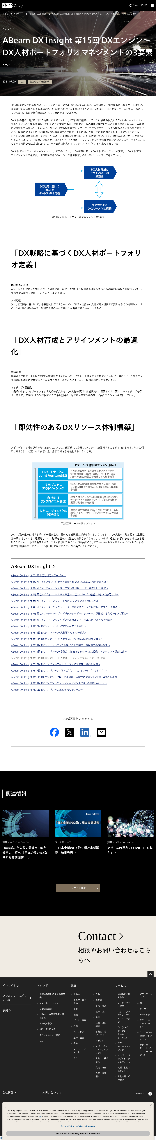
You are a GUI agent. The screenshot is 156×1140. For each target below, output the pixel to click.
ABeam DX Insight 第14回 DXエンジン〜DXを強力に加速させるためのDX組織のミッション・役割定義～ (69, 651)
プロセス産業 (79, 1020)
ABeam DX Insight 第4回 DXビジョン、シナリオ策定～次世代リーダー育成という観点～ (59, 588)
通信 (98, 1017)
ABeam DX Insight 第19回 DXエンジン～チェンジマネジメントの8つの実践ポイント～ (59, 683)
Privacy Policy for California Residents (78, 1126)
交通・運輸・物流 (102, 1024)
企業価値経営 (45, 1009)
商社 (75, 1058)
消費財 (99, 1000)
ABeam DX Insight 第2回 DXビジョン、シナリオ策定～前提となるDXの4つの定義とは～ (60, 582)
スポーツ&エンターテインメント (102, 1050)
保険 (75, 1043)
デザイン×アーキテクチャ (145, 1024)
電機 (75, 1009)
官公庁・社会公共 (102, 1060)
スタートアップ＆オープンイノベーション (124, 1017)
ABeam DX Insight (30, 566)
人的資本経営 (45, 1023)
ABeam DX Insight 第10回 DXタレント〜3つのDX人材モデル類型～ (48, 626)
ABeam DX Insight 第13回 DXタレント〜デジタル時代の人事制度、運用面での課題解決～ (60, 645)
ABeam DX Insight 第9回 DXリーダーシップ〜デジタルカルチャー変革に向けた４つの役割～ (62, 620)
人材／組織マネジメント (124, 1069)
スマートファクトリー (49, 1003)
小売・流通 (101, 1005)
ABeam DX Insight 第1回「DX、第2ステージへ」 (38, 575)
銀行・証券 (78, 1037)
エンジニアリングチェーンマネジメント (124, 1059)
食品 (98, 994)
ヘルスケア (78, 1032)
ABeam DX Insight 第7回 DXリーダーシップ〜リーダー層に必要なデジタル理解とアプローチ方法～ (65, 607)
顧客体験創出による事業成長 (52, 996)
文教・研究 (101, 1067)
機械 (75, 1014)
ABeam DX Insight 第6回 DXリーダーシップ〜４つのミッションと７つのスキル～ (56, 601)
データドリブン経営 (124, 1004)
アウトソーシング (146, 996)
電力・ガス (101, 1011)
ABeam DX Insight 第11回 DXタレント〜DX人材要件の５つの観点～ (49, 633)
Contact (97, 936)
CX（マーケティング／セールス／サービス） (123, 1032)
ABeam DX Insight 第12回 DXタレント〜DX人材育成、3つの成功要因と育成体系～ (57, 639)
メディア (100, 1040)
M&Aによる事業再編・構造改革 (51, 1016)
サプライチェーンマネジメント (124, 1046)
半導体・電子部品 (79, 1001)
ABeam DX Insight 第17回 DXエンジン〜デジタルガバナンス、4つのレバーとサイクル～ (59, 671)
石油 (75, 1026)
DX (41, 1040)
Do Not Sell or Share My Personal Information (78, 1133)
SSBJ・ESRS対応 (47, 1029)
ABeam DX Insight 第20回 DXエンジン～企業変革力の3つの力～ (47, 690)
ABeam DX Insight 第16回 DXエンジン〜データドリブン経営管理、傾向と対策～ (55, 664)
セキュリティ (146, 1014)
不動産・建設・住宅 (101, 1033)
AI (141, 1003)
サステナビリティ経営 (49, 1035)
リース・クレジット (79, 1050)
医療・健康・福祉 (102, 1074)
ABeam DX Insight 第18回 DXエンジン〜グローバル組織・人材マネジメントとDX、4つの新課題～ (65, 677)
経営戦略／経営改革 (124, 996)
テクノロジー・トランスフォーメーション (146, 1050)
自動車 (76, 994)
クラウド (144, 1009)
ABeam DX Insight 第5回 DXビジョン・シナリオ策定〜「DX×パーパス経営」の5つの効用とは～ (65, 594)
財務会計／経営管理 (124, 1078)
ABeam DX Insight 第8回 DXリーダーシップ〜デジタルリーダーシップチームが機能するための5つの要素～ (70, 614)
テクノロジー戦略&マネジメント (146, 1036)
